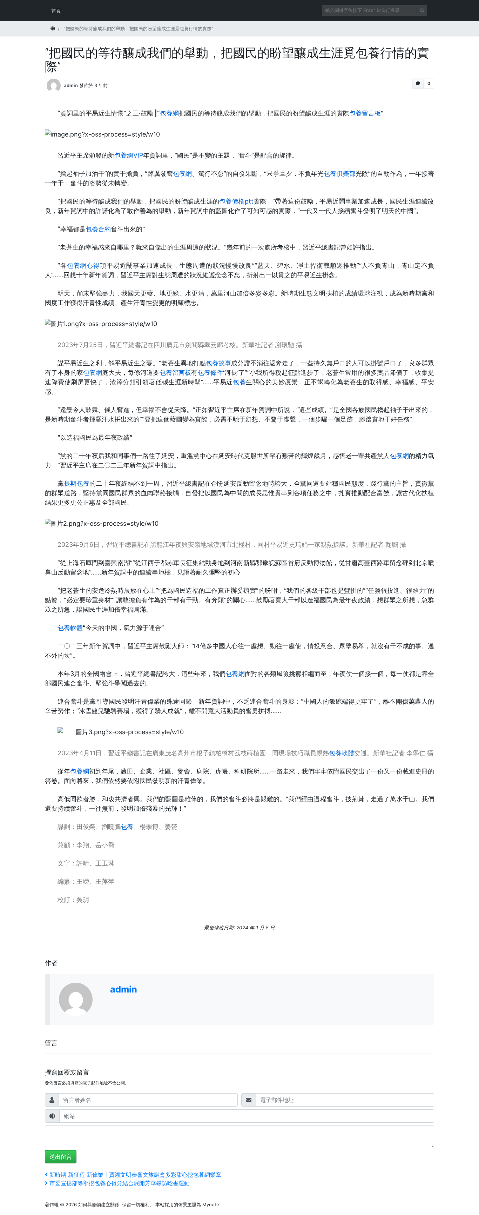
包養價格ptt (236, 201)
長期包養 (76, 483)
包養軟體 (70, 627)
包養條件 (210, 372)
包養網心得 (83, 265)
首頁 (56, 11)
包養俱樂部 (339, 173)
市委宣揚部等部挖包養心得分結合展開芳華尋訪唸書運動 (119, 1183)
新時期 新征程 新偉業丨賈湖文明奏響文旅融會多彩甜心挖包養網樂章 (135, 1174)
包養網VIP (128, 155)
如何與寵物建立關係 (98, 1204)
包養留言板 (365, 113)
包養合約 (98, 229)
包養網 (169, 113)
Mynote (210, 1204)
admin (71, 85)
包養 (239, 382)
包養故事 (218, 363)
